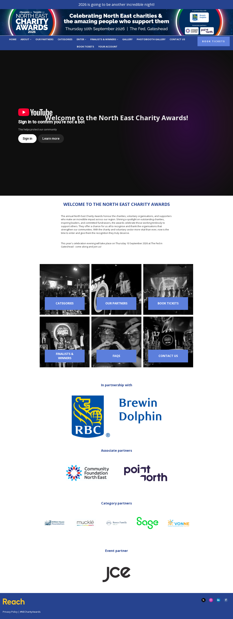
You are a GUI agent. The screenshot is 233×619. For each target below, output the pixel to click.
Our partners (116, 303)
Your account (107, 46)
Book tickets (85, 46)
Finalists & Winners (103, 39)
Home (12, 39)
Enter (81, 39)
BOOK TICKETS (168, 303)
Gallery (127, 39)
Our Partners (44, 39)
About (25, 39)
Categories (65, 39)
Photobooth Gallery (151, 39)
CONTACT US (168, 356)
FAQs (116, 356)
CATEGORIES (65, 303)
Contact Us (177, 39)
